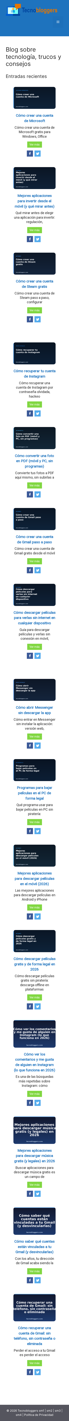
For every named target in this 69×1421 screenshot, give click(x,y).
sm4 (19, 1415)
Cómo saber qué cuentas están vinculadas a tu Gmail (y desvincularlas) (34, 1246)
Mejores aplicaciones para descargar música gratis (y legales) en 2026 (34, 1155)
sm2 (50, 1410)
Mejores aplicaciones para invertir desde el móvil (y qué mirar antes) (34, 200)
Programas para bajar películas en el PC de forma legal (34, 792)
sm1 (42, 1410)
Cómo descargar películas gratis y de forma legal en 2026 (35, 964)
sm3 (58, 1410)
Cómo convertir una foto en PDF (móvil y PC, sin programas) (34, 461)
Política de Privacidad (38, 1415)
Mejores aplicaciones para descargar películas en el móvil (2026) (34, 878)
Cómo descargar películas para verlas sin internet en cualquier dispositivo (35, 617)
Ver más (35, 144)
